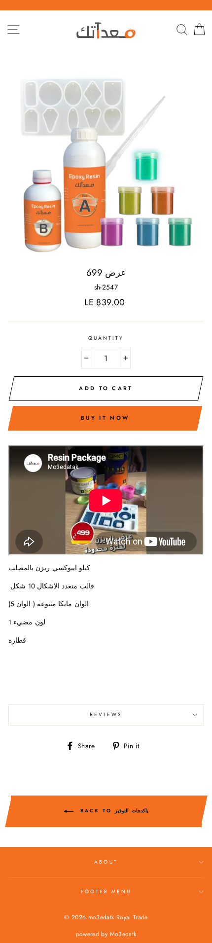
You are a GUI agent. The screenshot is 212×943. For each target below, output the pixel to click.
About (105, 862)
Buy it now (105, 418)
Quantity (106, 338)
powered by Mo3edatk (106, 934)
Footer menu (106, 891)
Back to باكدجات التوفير (112, 811)
